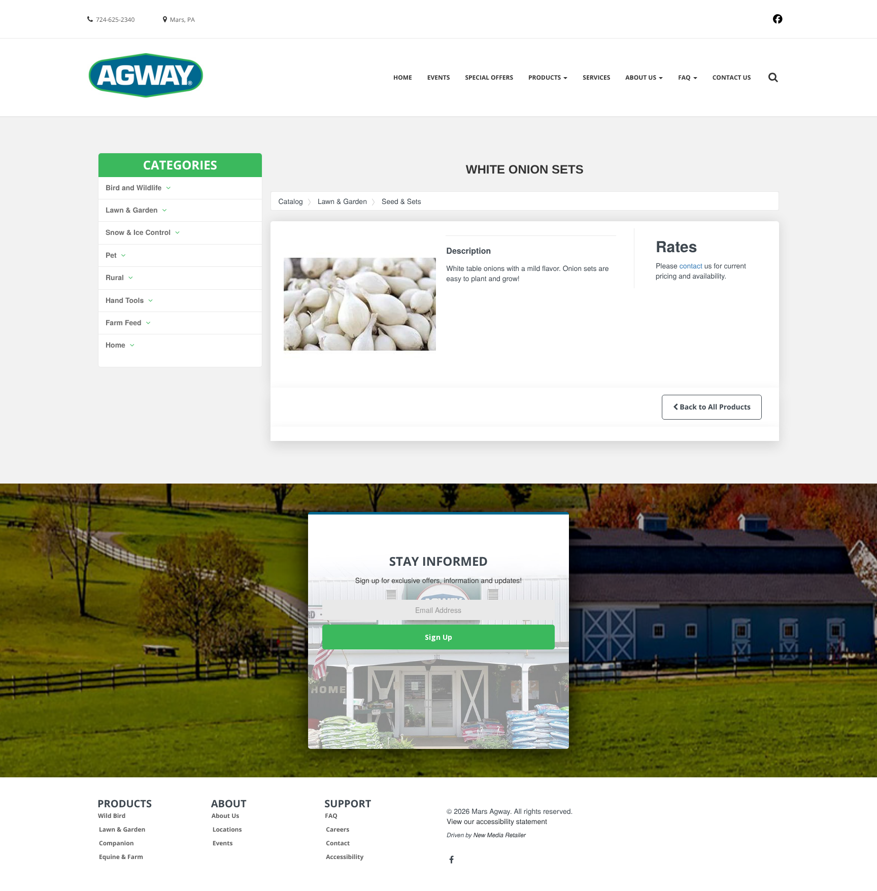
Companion (116, 843)
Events (438, 77)
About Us (226, 815)
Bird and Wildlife (134, 188)
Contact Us (732, 77)
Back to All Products (714, 407)
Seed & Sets (401, 201)
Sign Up (438, 637)
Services (596, 77)
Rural (116, 277)
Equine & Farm (121, 856)
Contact (338, 843)
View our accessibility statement (497, 821)
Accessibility (344, 856)
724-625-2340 (115, 19)
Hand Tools (126, 300)
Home (402, 77)
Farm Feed (124, 323)
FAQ (331, 815)
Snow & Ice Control (139, 232)
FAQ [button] (685, 77)
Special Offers (489, 77)
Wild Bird (111, 815)
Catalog (291, 201)
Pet (112, 255)
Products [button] (545, 77)
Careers (337, 829)
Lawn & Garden (133, 210)
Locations (227, 829)
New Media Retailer (500, 835)
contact (691, 265)
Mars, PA (182, 19)
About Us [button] (641, 77)
